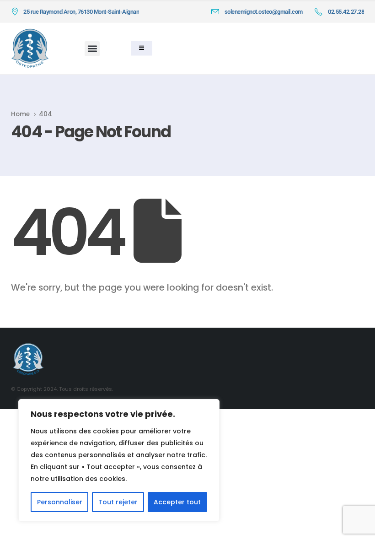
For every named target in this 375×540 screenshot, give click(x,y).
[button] (92, 48)
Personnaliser (59, 502)
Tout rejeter (118, 502)
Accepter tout (177, 502)
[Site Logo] (30, 48)
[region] (119, 460)
